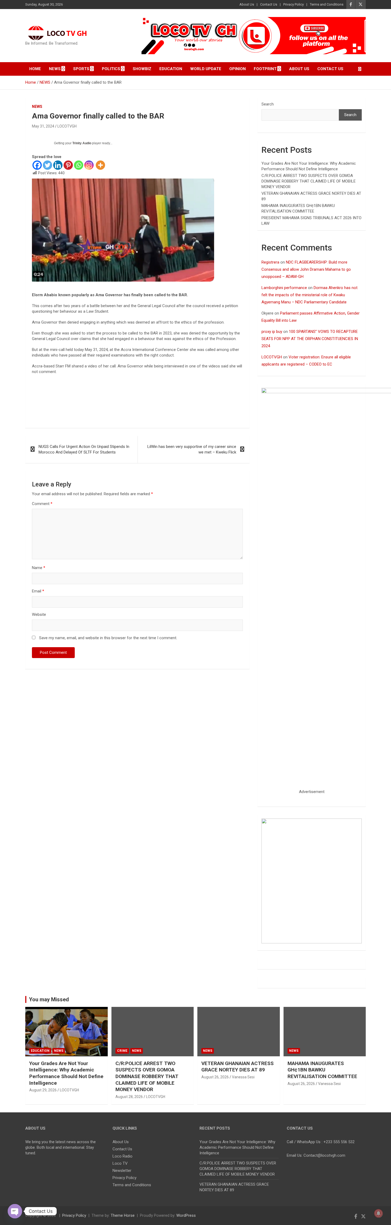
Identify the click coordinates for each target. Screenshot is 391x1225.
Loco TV (120, 1163)
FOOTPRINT (265, 68)
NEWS (37, 106)
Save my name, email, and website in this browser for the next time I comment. (108, 637)
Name (38, 567)
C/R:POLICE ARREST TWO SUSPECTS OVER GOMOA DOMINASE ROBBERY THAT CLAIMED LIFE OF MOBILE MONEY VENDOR (308, 181)
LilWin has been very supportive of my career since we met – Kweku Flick (191, 449)
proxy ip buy (271, 331)
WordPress (186, 1215)
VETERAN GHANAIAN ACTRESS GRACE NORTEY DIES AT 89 (237, 1066)
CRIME (122, 1051)
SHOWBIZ (142, 68)
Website (39, 614)
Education (170, 68)
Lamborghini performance (284, 287)
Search (267, 104)
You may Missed (49, 999)
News (55, 68)
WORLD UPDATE (205, 68)
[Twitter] (47, 165)
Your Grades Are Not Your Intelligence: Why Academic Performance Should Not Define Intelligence (66, 1073)
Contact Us (268, 4)
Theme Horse (123, 1215)
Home (35, 68)
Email (38, 591)
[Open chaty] (15, 1211)
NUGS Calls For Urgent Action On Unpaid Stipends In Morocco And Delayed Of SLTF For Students (84, 449)
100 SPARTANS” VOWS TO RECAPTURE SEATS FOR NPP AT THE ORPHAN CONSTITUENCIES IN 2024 (309, 338)
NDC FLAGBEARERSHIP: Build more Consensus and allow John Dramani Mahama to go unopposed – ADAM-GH (306, 269)
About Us (246, 4)
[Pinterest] (68, 165)
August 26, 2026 (215, 1077)
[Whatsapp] (78, 165)
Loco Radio (122, 1156)
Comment (42, 503)
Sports (81, 68)
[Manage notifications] (378, 1213)
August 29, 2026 (43, 1090)
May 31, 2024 (43, 126)
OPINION (237, 68)
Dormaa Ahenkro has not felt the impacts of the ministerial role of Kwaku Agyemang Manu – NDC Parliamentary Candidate (309, 294)
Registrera (270, 262)
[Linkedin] (58, 165)
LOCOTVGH (67, 126)
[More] (100, 165)
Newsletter (122, 1170)
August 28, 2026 (129, 1097)
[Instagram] (89, 165)
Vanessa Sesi (243, 1077)
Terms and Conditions (326, 4)
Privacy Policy (293, 4)
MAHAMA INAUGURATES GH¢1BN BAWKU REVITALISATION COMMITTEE (322, 1069)
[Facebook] (37, 165)
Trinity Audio (81, 143)
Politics (111, 68)
